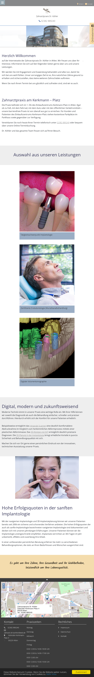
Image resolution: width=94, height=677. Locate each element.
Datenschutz (65, 632)
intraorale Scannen (38, 425)
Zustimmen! (81, 672)
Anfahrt (81, 4)
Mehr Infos (51, 674)
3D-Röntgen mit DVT (39, 432)
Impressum (65, 627)
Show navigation (2, 2)
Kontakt (90, 4)
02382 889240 (48, 20)
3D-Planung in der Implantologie (30, 435)
